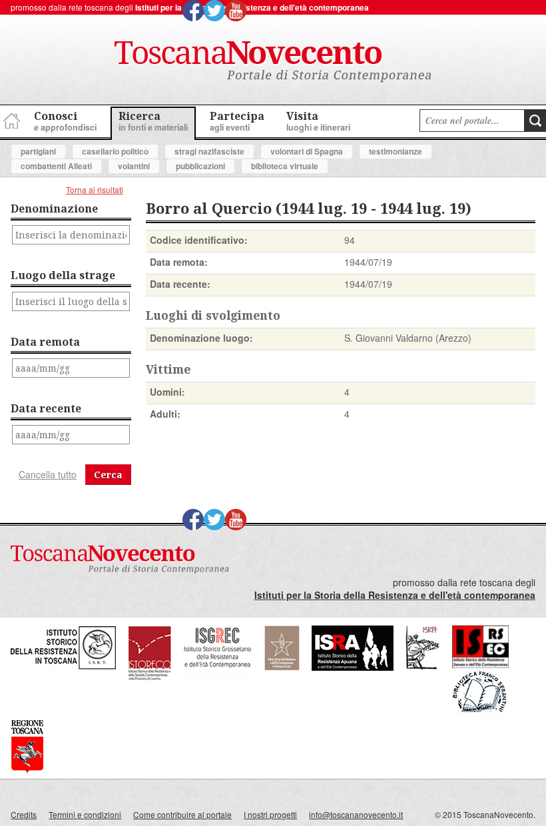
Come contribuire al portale (182, 814)
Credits (24, 814)
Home (10, 119)
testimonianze (395, 151)
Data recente (46, 408)
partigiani (38, 151)
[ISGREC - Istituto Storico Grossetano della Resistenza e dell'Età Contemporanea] (218, 677)
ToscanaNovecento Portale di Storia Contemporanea (273, 62)
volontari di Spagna (306, 151)
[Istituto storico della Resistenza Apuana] (353, 667)
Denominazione (54, 208)
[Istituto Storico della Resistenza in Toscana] (63, 677)
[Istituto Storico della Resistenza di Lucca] (282, 667)
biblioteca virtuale (284, 166)
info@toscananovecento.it (356, 814)
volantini (134, 166)
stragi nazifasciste (209, 151)
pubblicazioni (200, 166)
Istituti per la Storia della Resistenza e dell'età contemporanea (252, 7)
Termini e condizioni (85, 814)
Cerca (108, 474)
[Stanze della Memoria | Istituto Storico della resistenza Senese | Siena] (480, 664)
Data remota (45, 341)
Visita (318, 121)
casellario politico (115, 151)
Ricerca (153, 121)
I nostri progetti (270, 814)
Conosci (65, 121)
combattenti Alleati (56, 166)
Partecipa (237, 121)
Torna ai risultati (94, 190)
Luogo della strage (63, 275)
